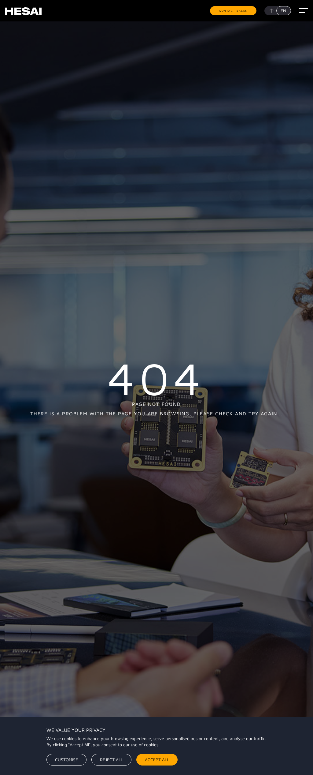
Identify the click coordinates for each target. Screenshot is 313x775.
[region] (156, 746)
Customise (66, 759)
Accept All (157, 759)
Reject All (111, 759)
